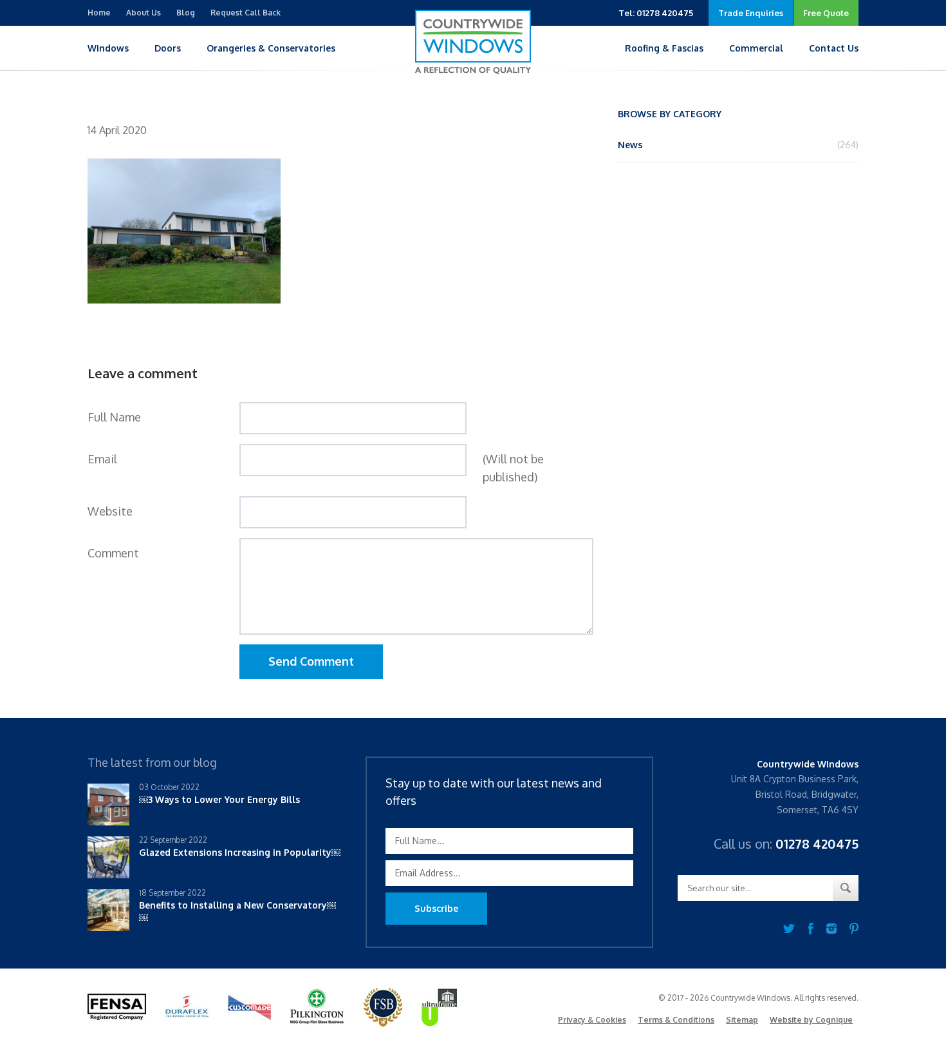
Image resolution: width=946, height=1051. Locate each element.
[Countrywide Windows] (473, 42)
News (630, 144)
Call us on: (786, 843)
